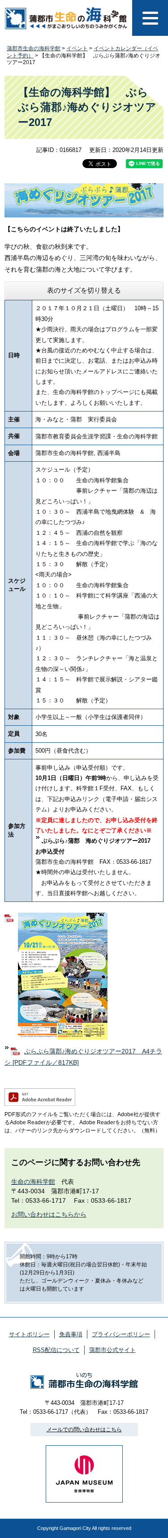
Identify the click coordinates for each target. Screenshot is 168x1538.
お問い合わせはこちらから (48, 1214)
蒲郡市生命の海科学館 (33, 48)
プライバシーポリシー (121, 1334)
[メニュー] (150, 18)
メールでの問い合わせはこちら (84, 1429)
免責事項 (70, 1334)
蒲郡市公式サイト (112, 1350)
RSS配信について (56, 1350)
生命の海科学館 (33, 1181)
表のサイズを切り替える (84, 290)
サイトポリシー (29, 1334)
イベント (77, 48)
